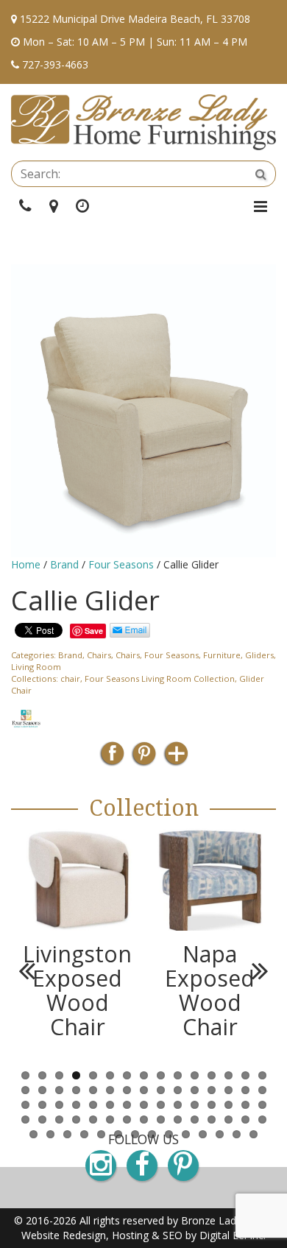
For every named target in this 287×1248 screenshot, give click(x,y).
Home (25, 564)
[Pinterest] (144, 758)
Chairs (99, 654)
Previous (33, 970)
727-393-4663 (55, 64)
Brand (64, 564)
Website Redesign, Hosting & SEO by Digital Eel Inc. (143, 1235)
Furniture (222, 654)
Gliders (259, 654)
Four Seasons (121, 564)
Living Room (36, 666)
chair (70, 678)
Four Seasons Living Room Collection (160, 678)
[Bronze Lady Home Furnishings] (143, 122)
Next (254, 970)
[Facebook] (112, 758)
